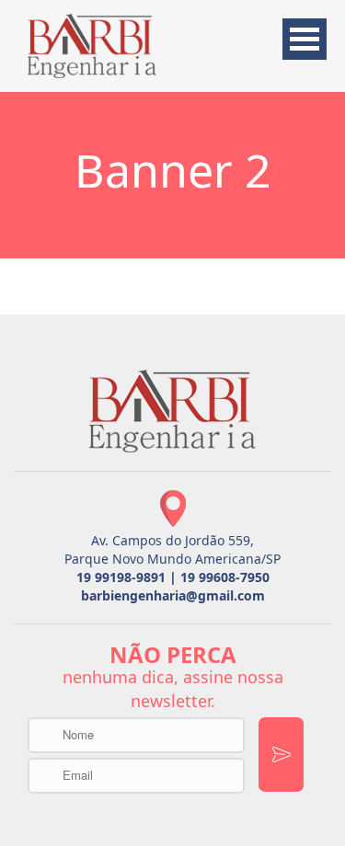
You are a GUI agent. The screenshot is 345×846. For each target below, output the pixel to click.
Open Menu (304, 39)
